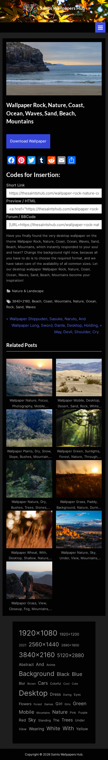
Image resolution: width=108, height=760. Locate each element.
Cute (75, 683)
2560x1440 (44, 644)
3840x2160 (21, 301)
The (56, 720)
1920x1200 (69, 634)
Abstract (26, 664)
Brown (31, 683)
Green (79, 703)
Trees (67, 719)
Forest (38, 704)
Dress (55, 694)
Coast (47, 301)
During (67, 694)
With (68, 728)
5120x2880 (70, 655)
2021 (22, 645)
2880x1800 (70, 645)
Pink (73, 712)
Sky (32, 719)
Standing (44, 720)
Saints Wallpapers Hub (62, 8)
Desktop (33, 693)
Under (80, 720)
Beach (36, 301)
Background (37, 673)
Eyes (77, 694)
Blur (22, 683)
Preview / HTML (21, 201)
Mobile (26, 712)
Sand (20, 307)
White (53, 728)
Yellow (82, 729)
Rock (10, 307)
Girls (68, 704)
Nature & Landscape (28, 291)
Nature (78, 301)
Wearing (36, 728)
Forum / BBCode (21, 216)
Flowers (25, 704)
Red (22, 720)
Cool (66, 683)
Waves (31, 307)
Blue (77, 674)
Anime (50, 665)
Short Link (15, 185)
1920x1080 (38, 633)
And (40, 664)
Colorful (55, 683)
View (23, 729)
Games (48, 704)
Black (63, 674)
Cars (43, 683)
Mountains (63, 301)
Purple (82, 712)
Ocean (91, 301)
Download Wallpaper (28, 141)
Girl (59, 703)
